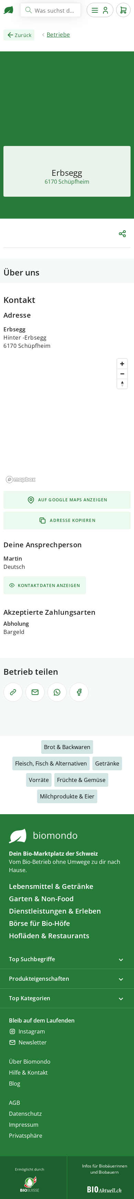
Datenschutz (25, 1113)
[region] (67, 420)
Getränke (107, 763)
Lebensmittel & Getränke (51, 886)
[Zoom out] (122, 374)
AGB (14, 1102)
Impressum (23, 1124)
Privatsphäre (25, 1135)
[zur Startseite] (8, 9)
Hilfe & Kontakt (28, 1072)
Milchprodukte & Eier (67, 796)
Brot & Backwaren (67, 747)
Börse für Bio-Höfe (39, 923)
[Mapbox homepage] (20, 480)
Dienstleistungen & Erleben (55, 911)
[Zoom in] (122, 364)
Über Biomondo (30, 1061)
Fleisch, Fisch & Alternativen (51, 763)
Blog (14, 1083)
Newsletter (33, 1042)
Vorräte (39, 780)
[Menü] (100, 10)
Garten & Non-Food (41, 898)
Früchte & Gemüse (81, 780)
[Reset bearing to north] (122, 384)
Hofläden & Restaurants (49, 935)
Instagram (32, 1031)
